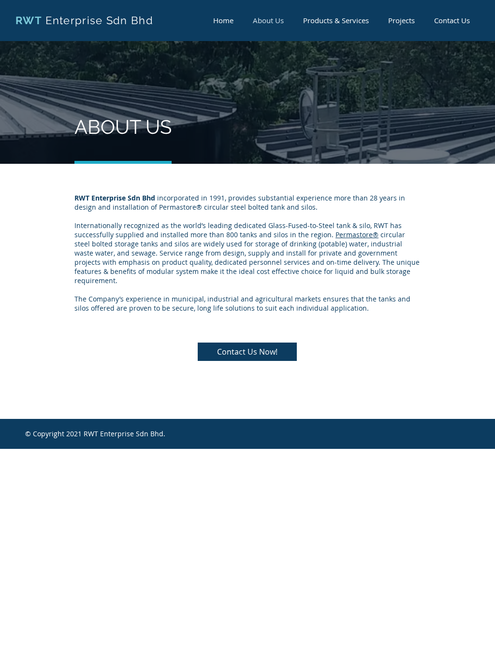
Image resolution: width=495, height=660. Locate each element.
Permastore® (357, 234)
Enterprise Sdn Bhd (99, 20)
